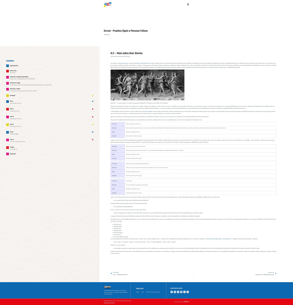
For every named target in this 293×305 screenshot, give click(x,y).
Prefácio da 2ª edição (15, 83)
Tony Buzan (137, 63)
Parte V (11, 132)
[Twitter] (178, 292)
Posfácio (12, 147)
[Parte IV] (7, 124)
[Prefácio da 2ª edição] (7, 83)
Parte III (12, 117)
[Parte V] (7, 132)
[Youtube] (181, 292)
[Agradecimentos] (7, 65)
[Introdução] (7, 95)
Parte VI (12, 140)
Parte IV (12, 124)
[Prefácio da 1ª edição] (7, 89)
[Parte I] (7, 101)
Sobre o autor (13, 71)
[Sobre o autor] (7, 71)
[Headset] (187, 292)
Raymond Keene (145, 63)
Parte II (11, 109)
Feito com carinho (178, 301)
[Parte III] (7, 117)
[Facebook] (175, 292)
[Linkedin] (171, 292)
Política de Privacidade (109, 302)
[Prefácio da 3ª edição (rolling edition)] (7, 77)
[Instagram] (184, 292)
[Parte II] (7, 109)
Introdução (12, 96)
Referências (13, 154)
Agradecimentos (14, 66)
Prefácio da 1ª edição (15, 89)
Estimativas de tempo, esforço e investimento (218, 239)
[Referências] (7, 154)
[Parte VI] (7, 140)
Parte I (11, 101)
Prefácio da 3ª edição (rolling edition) (19, 77)
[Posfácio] (7, 147)
